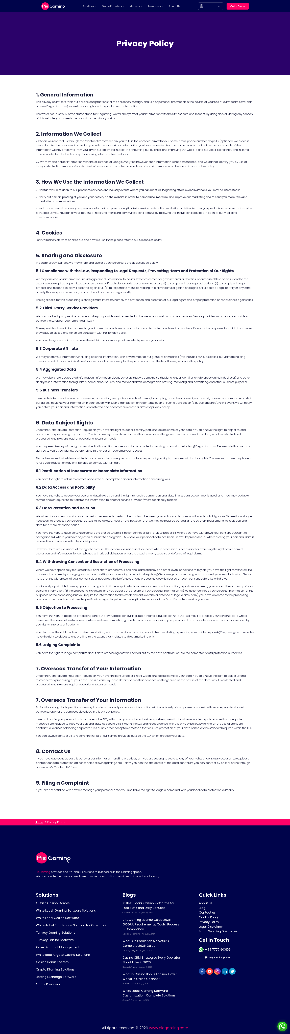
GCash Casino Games (53, 903)
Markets (135, 6)
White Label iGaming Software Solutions (66, 910)
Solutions (88, 6)
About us (205, 903)
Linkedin (225, 971)
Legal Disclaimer (211, 926)
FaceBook (202, 971)
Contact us (207, 912)
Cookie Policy (209, 917)
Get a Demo (237, 6)
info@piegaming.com (215, 957)
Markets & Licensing (131, 933)
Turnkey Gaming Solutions (55, 932)
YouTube (209, 971)
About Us (174, 6)
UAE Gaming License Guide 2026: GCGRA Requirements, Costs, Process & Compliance (151, 924)
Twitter (232, 971)
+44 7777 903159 (217, 949)
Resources (154, 6)
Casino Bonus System (52, 962)
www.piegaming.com (168, 1027)
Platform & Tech (129, 983)
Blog (202, 908)
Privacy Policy (209, 922)
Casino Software (130, 912)
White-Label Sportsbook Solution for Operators (71, 925)
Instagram (217, 971)
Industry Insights (130, 950)
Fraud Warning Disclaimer (218, 931)
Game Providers (112, 6)
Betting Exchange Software (56, 977)
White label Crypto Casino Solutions (63, 955)
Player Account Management (57, 947)
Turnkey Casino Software (55, 940)
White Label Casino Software (57, 918)
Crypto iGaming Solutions (55, 969)
